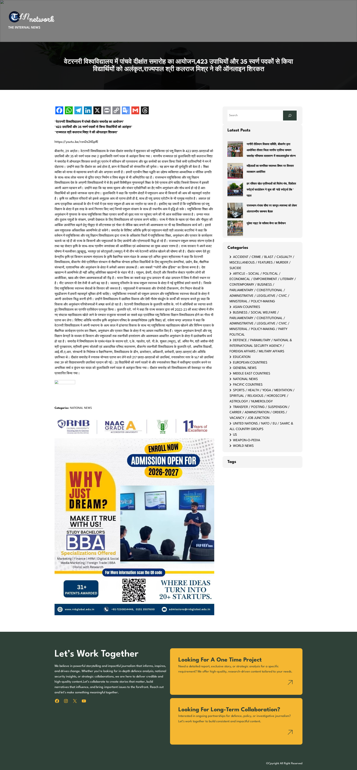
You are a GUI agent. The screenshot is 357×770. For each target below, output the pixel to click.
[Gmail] (135, 110)
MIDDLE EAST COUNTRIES (251, 373)
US (235, 434)
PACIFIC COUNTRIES (248, 384)
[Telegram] (78, 110)
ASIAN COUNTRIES (246, 307)
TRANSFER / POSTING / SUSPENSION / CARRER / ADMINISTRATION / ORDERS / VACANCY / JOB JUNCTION (260, 412)
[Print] (107, 110)
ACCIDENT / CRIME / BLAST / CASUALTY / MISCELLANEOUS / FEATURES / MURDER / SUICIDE (262, 262)
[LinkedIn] (88, 110)
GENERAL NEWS (245, 368)
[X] (97, 110)
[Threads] (145, 110)
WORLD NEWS (243, 446)
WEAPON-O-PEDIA (246, 440)
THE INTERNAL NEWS (24, 27)
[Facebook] (59, 110)
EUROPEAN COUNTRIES (250, 362)
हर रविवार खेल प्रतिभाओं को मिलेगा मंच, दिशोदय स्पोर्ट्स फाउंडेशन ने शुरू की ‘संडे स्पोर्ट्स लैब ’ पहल (271, 189)
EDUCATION (241, 357)
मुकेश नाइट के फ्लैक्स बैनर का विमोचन (266, 223)
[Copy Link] (116, 110)
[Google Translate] (126, 110)
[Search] (290, 115)
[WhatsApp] (69, 110)
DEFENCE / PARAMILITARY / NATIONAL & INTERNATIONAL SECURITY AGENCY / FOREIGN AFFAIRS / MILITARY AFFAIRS (261, 346)
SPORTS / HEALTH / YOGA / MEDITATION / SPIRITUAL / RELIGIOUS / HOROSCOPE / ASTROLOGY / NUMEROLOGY (262, 396)
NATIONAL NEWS (81, 408)
